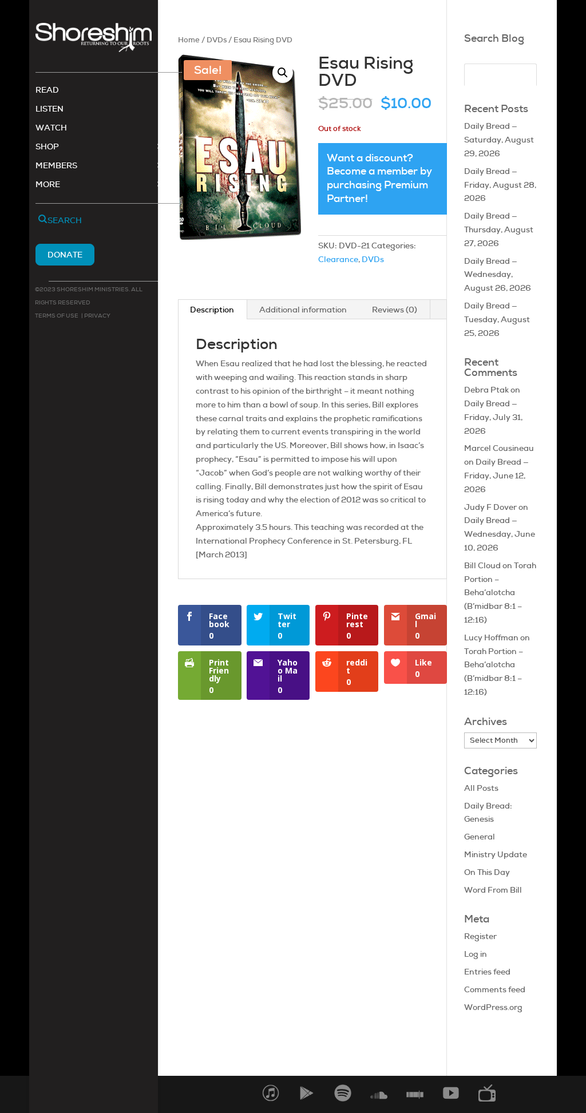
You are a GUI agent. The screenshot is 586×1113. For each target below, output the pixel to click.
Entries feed (487, 972)
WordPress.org (493, 1007)
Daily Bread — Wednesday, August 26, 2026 (497, 275)
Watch (51, 128)
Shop (47, 147)
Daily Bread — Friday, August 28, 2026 (500, 185)
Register (480, 936)
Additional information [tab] (303, 309)
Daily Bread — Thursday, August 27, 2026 (498, 229)
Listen (49, 109)
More (47, 184)
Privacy (96, 315)
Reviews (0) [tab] (394, 309)
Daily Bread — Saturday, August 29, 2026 (499, 140)
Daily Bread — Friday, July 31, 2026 (493, 417)
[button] (282, 72)
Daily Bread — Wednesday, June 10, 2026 (499, 534)
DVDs (217, 40)
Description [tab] (212, 309)
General (479, 836)
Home (189, 40)
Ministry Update (495, 854)
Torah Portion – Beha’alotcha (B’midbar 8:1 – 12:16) (500, 592)
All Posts (481, 788)
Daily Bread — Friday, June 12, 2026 (496, 475)
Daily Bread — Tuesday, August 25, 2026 (497, 319)
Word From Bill (493, 890)
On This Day (487, 872)
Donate (64, 254)
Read (47, 90)
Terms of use (56, 315)
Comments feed (494, 989)
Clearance (338, 259)
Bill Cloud (482, 565)
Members (56, 166)
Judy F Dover (490, 507)
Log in (475, 954)
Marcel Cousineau (499, 448)
